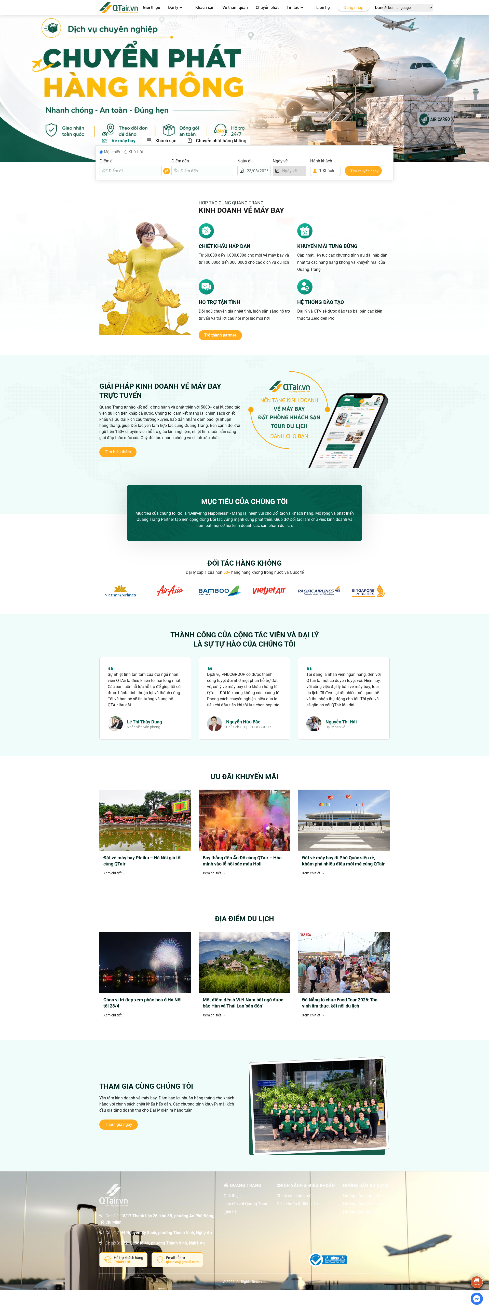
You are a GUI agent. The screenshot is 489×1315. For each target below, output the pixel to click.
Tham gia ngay (118, 1124)
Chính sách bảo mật (295, 1196)
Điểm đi (107, 161)
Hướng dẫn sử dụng (366, 1186)
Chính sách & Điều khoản (306, 1186)
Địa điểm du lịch (244, 919)
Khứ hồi (135, 152)
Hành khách (321, 161)
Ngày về (280, 161)
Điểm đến (180, 161)
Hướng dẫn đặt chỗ (360, 1212)
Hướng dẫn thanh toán (363, 1196)
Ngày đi (244, 161)
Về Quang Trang (242, 1186)
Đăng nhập (353, 7)
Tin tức (293, 7)
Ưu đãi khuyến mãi (244, 777)
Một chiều (112, 152)
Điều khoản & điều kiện (297, 1204)
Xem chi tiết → (114, 873)
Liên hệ (323, 7)
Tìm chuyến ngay (364, 171)
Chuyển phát (267, 7)
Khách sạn (204, 7)
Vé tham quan (235, 7)
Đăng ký (382, 8)
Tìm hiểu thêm (118, 452)
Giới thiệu (151, 7)
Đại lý (173, 7)
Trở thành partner (220, 335)
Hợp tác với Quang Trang (246, 1204)
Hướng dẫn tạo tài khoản (365, 1204)
